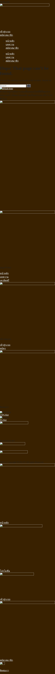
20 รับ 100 (4, 2)
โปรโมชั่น (5, 571)
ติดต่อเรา (4, 670)
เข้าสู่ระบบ (5, 599)
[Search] (29, 85)
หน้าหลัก (10, 41)
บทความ (10, 44)
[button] (5, 31)
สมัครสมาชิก (12, 48)
